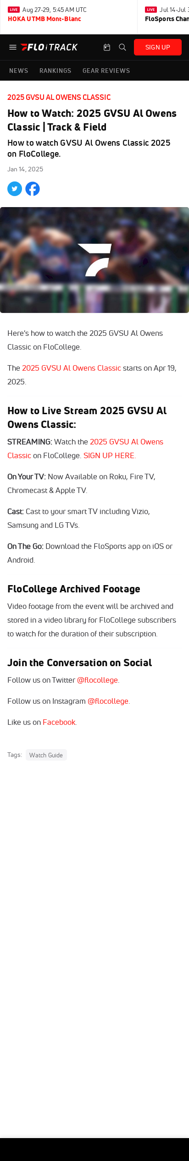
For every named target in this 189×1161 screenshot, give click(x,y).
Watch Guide (46, 755)
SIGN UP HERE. (109, 455)
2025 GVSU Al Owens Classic (59, 97)
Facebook (59, 722)
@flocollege (97, 680)
